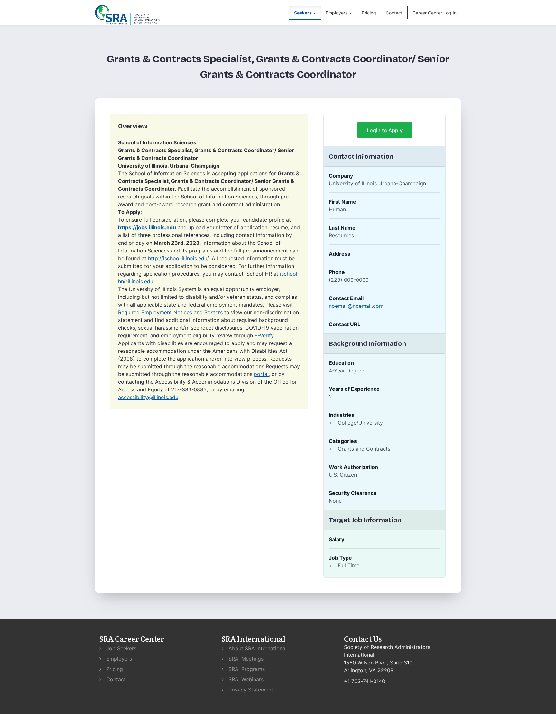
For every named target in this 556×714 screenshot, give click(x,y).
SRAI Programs (246, 669)
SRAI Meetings (245, 658)
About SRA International (257, 648)
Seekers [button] (303, 12)
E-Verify (264, 335)
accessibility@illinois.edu (148, 397)
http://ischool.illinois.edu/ (178, 258)
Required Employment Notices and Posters (170, 312)
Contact (394, 12)
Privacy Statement (250, 689)
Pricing (369, 12)
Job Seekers (120, 648)
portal (261, 374)
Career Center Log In (434, 12)
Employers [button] (337, 12)
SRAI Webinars (245, 679)
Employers (118, 658)
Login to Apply (385, 130)
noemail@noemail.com (356, 306)
